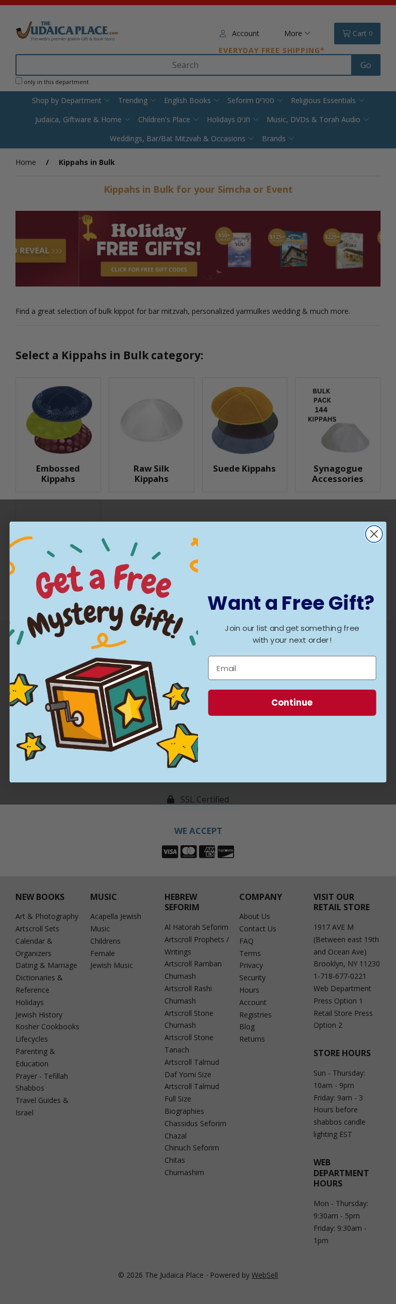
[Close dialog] (374, 534)
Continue (292, 702)
